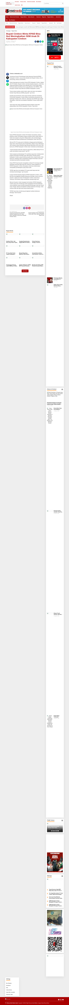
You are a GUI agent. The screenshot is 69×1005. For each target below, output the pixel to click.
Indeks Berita (9, 989)
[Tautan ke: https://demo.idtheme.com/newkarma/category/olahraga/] (62, 876)
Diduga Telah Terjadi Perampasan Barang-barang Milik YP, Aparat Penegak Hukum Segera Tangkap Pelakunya (58, 176)
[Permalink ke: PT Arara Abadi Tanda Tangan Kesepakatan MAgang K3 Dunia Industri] (12, 248)
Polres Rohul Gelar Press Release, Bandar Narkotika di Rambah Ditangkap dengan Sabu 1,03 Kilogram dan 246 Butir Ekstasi (58, 409)
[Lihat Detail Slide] (55, 965)
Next (61, 965)
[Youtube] (29, 208)
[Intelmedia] (13, 11)
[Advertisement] (33, 200)
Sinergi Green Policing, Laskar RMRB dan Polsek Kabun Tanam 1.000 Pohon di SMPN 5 (11, 265)
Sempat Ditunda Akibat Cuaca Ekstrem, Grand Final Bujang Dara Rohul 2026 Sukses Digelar (38, 254)
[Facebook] (24, 208)
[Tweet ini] (38, 42)
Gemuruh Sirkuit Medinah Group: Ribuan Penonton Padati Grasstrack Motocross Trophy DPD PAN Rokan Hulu (55, 897)
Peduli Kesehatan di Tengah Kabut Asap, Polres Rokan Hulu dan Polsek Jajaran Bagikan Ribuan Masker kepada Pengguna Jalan (54, 403)
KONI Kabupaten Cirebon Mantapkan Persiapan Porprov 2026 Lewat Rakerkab (55, 901)
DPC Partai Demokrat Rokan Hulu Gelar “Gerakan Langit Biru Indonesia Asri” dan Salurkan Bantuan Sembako (53, 827)
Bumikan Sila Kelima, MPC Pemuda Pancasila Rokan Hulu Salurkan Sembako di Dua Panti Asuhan (37, 265)
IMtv (7, 987)
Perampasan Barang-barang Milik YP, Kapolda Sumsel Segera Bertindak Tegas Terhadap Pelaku (58, 278)
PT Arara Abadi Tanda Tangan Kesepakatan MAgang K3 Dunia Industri (11, 254)
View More (25, 270)
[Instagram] (27, 208)
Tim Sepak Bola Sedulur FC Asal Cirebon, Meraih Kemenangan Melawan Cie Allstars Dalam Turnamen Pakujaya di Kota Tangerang (56, 894)
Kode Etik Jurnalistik (10, 992)
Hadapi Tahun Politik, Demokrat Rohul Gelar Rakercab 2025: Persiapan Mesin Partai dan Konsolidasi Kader (58, 285)
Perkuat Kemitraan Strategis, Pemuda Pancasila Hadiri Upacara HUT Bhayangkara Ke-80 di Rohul (37, 242)
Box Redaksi (9, 983)
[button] (63, 3)
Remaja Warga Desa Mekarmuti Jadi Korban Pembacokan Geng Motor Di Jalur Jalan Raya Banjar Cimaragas (25, 254)
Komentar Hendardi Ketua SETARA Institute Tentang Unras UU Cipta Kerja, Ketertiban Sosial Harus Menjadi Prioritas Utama (18, 214)
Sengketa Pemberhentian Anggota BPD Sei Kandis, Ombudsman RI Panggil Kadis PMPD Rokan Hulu (24, 242)
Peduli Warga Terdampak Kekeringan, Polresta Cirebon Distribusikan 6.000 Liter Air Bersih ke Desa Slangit (58, 716)
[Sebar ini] (36, 42)
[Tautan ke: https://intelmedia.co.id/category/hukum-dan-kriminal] (62, 389)
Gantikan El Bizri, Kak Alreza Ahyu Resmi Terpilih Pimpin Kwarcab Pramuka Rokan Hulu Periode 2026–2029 (12, 242)
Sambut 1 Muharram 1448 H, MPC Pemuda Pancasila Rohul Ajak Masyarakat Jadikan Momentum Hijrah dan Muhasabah (25, 265)
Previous (49, 965)
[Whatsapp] (43, 42)
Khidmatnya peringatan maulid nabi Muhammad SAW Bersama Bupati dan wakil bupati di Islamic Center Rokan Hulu (29, 26)
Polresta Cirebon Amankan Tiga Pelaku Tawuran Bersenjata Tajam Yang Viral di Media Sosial (58, 511)
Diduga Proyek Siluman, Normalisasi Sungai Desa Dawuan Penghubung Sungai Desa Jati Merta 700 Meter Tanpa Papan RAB (58, 614)
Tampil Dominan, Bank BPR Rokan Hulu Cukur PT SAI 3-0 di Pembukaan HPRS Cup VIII (55, 890)
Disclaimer (8, 985)
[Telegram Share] (40, 42)
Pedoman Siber (9, 994)
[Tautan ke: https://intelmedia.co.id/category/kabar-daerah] (62, 820)
